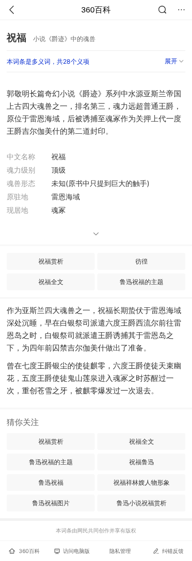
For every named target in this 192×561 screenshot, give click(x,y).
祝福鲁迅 (141, 462)
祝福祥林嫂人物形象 (141, 482)
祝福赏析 (50, 261)
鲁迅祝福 (50, 482)
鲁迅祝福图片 (51, 503)
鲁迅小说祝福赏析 (142, 503)
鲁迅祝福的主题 (141, 281)
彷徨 (141, 261)
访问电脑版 (76, 551)
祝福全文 (50, 281)
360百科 (96, 9)
